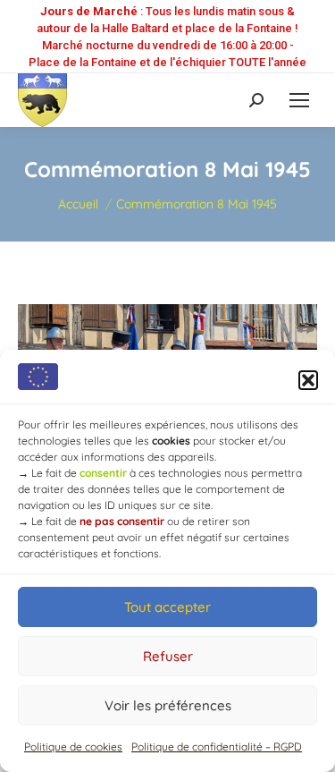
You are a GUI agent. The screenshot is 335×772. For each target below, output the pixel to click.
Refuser (168, 656)
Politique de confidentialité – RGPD (216, 746)
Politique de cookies (73, 746)
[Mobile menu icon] (299, 100)
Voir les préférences (168, 705)
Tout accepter (167, 606)
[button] (308, 380)
